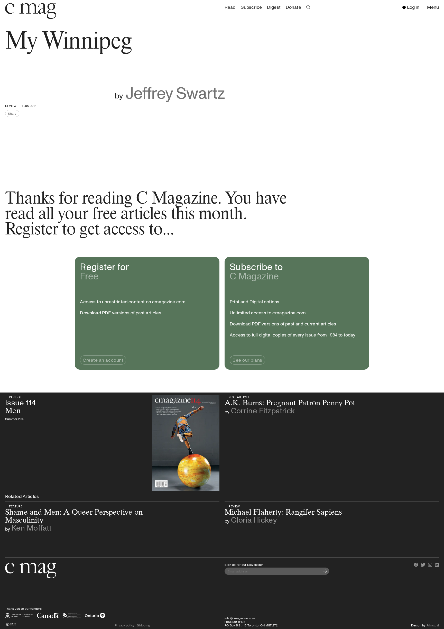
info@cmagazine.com (240, 618)
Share (13, 114)
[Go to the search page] (308, 7)
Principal (433, 625)
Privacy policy (124, 625)
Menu (434, 7)
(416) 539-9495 (235, 621)
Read (230, 7)
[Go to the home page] (30, 571)
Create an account (103, 360)
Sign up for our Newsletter (244, 564)
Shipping (143, 625)
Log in (413, 7)
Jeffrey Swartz (175, 92)
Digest (274, 7)
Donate (293, 7)
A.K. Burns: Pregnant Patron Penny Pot (283, 397)
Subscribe (251, 7)
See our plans (247, 360)
